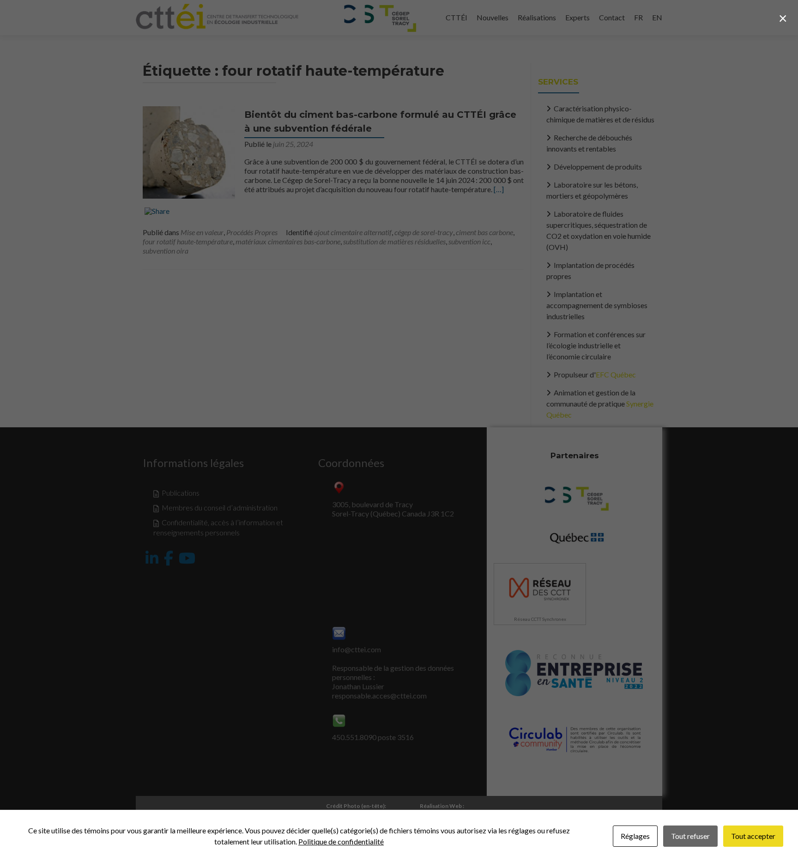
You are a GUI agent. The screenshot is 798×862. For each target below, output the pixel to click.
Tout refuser (690, 836)
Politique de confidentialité (341, 841)
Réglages (635, 836)
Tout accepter (753, 836)
